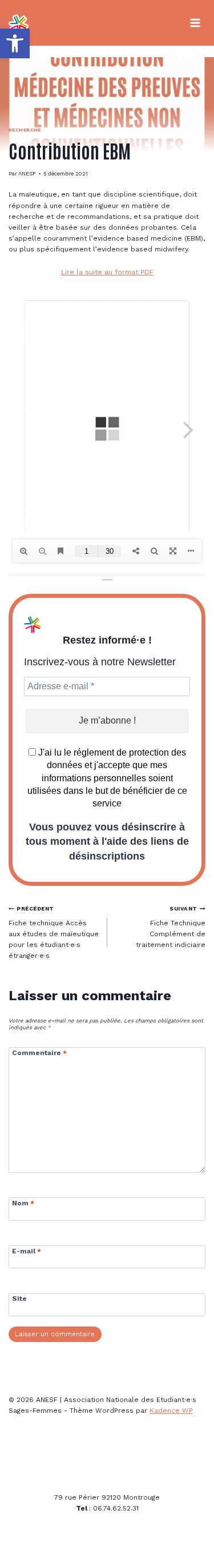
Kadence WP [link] (171, 1411)
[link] (15, 43)
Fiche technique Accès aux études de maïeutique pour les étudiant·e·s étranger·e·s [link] (54, 932)
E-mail (26, 1251)
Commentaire (39, 1053)
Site (19, 1299)
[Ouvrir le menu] (194, 22)
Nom (23, 1203)
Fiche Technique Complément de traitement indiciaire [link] (170, 927)
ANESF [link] (27, 173)
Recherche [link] (25, 130)
